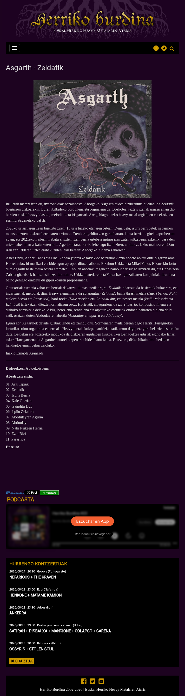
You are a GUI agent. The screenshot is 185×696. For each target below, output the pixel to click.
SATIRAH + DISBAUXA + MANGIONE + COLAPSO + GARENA (60, 631)
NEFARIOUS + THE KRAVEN (32, 577)
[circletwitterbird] (165, 47)
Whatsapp (50, 492)
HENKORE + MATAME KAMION (35, 595)
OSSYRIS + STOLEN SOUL (31, 649)
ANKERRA (17, 613)
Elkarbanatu (15, 492)
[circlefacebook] (157, 47)
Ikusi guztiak (22, 661)
